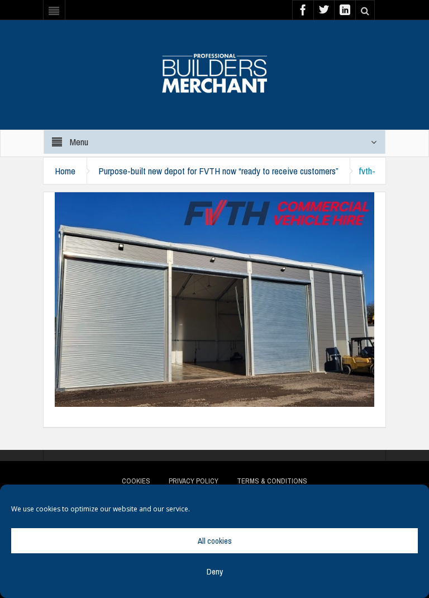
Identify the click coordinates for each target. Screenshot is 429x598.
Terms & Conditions (272, 481)
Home (65, 170)
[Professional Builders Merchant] (214, 69)
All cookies (215, 541)
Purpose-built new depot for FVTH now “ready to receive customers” (218, 170)
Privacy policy (193, 481)
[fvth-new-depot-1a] (214, 298)
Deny (215, 571)
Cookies (136, 481)
